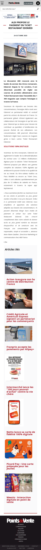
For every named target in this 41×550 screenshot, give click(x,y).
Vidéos (21, 541)
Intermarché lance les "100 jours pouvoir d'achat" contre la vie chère (20, 390)
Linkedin (30, 548)
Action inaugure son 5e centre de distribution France (21, 281)
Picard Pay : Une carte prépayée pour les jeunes (20, 466)
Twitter (22, 548)
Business (21, 524)
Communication (21, 526)
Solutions (21, 531)
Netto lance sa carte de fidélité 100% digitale (21, 433)
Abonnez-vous (23, 546)
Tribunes (21, 537)
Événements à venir (21, 539)
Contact (35, 546)
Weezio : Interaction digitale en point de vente (19, 499)
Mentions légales (8, 546)
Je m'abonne (28, 3)
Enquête (21, 528)
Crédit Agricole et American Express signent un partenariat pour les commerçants (21, 317)
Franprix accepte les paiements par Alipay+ (20, 348)
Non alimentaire (21, 535)
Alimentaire (20, 533)
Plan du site (11, 548)
